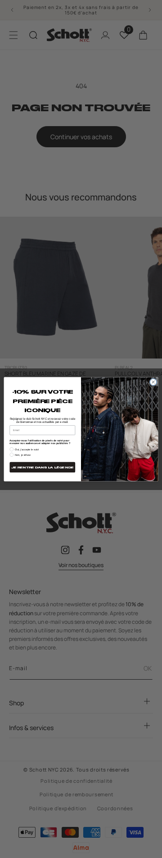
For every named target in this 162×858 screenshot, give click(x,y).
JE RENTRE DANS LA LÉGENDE (42, 467)
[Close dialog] (153, 381)
